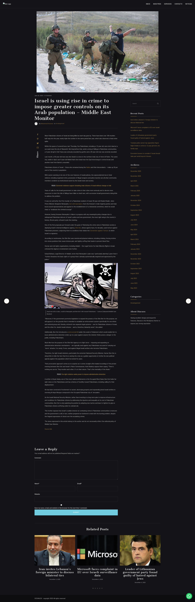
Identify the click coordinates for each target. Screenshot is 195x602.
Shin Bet (78, 228)
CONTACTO (178, 4)
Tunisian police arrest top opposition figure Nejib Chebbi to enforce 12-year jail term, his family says (145, 146)
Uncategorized (135, 303)
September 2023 (136, 269)
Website (37, 494)
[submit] (157, 103)
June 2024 (134, 225)
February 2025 (135, 191)
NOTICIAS (188, 4)
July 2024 (134, 220)
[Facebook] (38, 134)
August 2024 (135, 215)
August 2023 (135, 273)
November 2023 (136, 259)
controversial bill (73, 332)
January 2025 (135, 196)
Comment (38, 458)
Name (37, 484)
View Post (55, 550)
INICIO (148, 4)
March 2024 (135, 239)
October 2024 (135, 205)
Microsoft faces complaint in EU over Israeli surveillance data (97, 572)
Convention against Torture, (99, 231)
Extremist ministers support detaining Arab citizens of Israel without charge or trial (83, 186)
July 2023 (134, 278)
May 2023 (134, 288)
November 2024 (136, 200)
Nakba (88, 167)
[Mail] (38, 147)
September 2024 (136, 210)
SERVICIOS (168, 4)
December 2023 (136, 254)
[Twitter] (38, 143)
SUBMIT (76, 512)
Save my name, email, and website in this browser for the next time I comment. (61, 508)
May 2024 (134, 230)
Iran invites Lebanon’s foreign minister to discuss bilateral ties (55, 572)
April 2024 (134, 234)
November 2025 (136, 176)
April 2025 (134, 181)
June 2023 (134, 283)
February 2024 (135, 244)
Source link (48, 429)
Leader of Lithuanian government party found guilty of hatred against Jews (140, 574)
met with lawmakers (76, 204)
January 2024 (135, 249)
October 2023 (135, 264)
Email (79, 484)
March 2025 (134, 186)
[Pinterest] (38, 139)
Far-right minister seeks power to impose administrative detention (83, 374)
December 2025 (136, 171)
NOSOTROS (157, 4)
